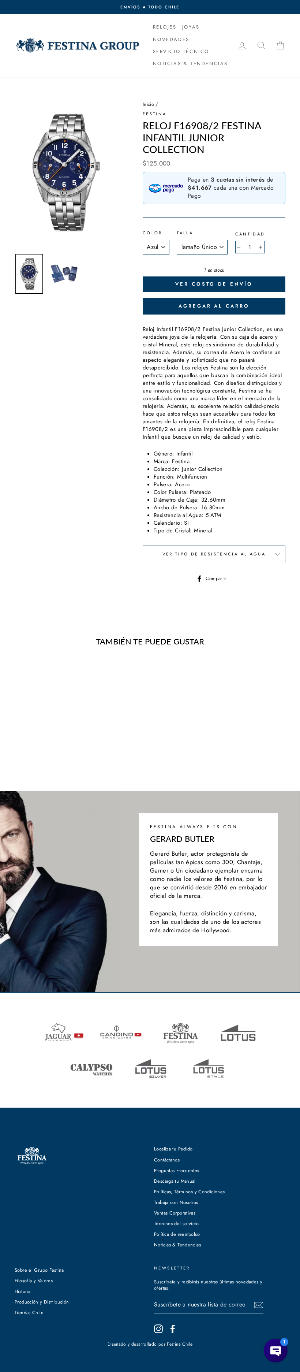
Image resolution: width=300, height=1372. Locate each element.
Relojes (165, 26)
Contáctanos (167, 1159)
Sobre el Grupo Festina (39, 1270)
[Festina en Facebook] (172, 1328)
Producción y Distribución (42, 1301)
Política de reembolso (177, 1234)
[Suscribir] (258, 1305)
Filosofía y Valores (34, 1280)
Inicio (148, 104)
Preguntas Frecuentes (176, 1170)
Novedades (171, 39)
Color (152, 233)
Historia (22, 1291)
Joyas (191, 26)
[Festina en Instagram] (158, 1328)
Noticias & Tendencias (177, 1244)
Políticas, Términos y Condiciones (189, 1191)
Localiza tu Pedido (173, 1148)
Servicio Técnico (181, 51)
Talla (185, 233)
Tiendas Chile (29, 1312)
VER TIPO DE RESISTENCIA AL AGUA (214, 554)
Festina (155, 114)
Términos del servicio (176, 1223)
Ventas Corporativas (174, 1212)
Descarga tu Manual (175, 1181)
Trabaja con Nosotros (176, 1202)
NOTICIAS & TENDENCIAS (190, 63)
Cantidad (250, 234)
